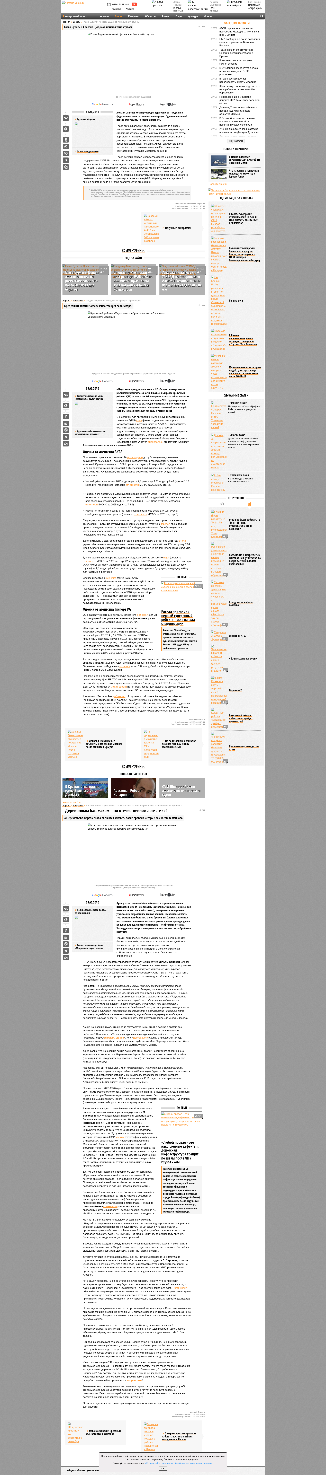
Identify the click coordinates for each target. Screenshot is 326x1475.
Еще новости (236, 141)
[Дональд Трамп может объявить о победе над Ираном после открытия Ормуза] (75, 744)
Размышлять (180, 1287)
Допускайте (140, 1037)
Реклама (130, 9)
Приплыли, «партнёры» (255, 7)
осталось (125, 666)
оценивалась (155, 441)
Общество (150, 16)
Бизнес (166, 16)
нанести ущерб (114, 1037)
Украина (104, 16)
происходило (135, 457)
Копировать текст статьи (66, 167)
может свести (119, 686)
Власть (118, 16)
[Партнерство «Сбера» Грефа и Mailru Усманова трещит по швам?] (219, 415)
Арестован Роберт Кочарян (127, 792)
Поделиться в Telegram (66, 160)
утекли (120, 1137)
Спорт (179, 16)
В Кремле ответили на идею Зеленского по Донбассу (82, 790)
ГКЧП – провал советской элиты (215, 12)
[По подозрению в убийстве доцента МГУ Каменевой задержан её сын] (151, 744)
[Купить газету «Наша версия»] (109, 5)
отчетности (132, 484)
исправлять (134, 1380)
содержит (142, 614)
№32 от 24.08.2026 (120, 4)
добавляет (119, 696)
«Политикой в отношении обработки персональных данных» (179, 1463)
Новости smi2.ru (71, 802)
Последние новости (236, 23)
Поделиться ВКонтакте (66, 118)
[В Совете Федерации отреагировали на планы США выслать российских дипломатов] (219, 218)
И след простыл (178, 9)
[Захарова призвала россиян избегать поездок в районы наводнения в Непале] (151, 1437)
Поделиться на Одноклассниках (66, 140)
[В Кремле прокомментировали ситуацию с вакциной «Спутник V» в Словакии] (219, 339)
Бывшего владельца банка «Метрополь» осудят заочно (89, 946)
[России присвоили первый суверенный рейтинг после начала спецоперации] (181, 595)
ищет (166, 557)
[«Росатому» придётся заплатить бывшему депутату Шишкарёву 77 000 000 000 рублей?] (219, 747)
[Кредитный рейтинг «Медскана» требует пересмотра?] (219, 718)
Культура (193, 16)
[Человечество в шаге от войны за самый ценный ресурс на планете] (219, 658)
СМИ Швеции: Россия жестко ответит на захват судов (181, 790)
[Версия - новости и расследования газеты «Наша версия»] (84, 8)
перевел (165, 523)
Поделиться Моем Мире (66, 129)
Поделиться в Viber (66, 153)
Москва (208, 16)
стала (182, 540)
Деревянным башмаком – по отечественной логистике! (90, 432)
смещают (110, 577)
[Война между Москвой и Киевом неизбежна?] (219, 482)
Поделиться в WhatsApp (66, 146)
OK (163, 1468)
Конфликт (133, 16)
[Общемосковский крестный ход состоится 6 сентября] (75, 1433)
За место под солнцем (87, 151)
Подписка (116, 9)
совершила (110, 1206)
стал (139, 420)
